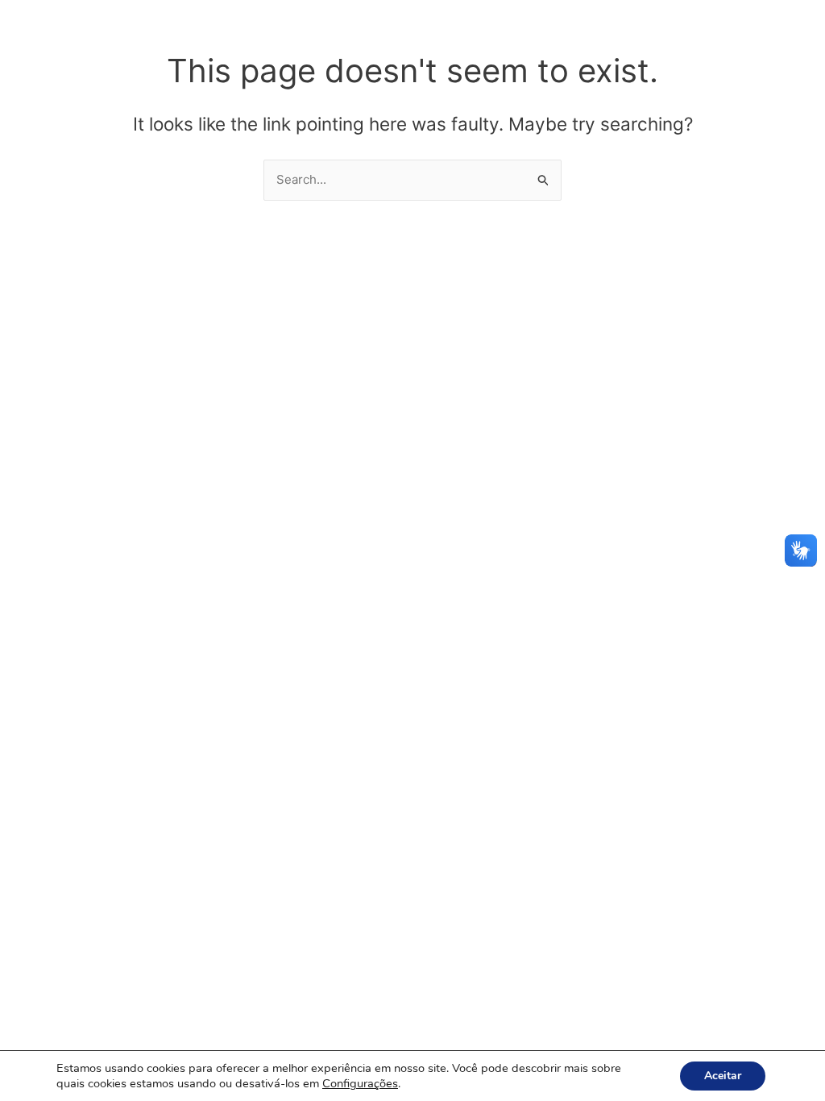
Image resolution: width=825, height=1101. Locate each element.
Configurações (360, 1083)
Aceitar (722, 1075)
